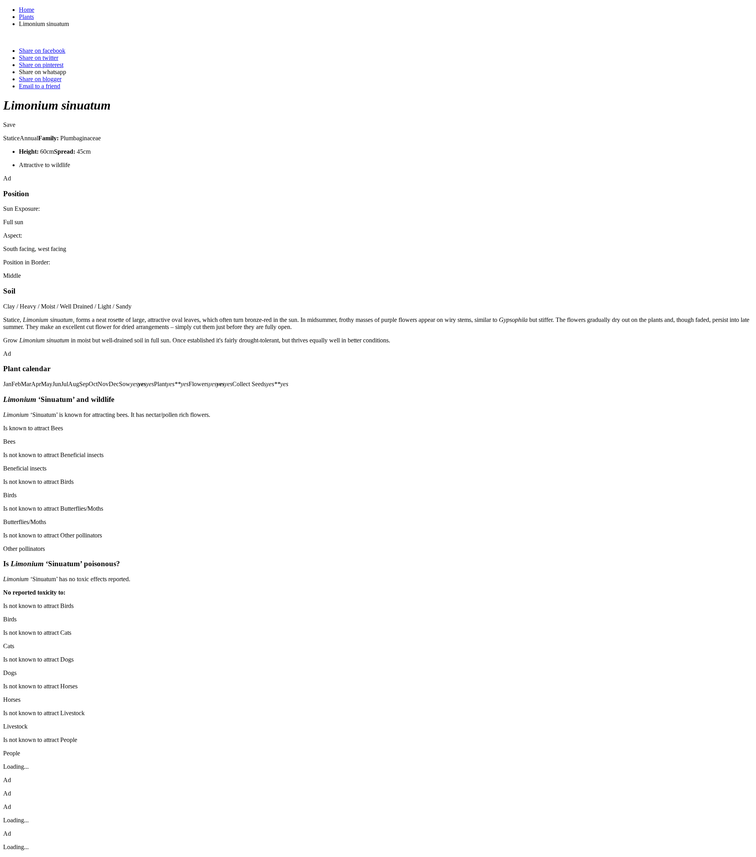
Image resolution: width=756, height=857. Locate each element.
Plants (26, 16)
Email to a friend (39, 86)
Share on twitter (38, 57)
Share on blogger (40, 79)
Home (26, 9)
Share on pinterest (41, 64)
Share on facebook (42, 50)
